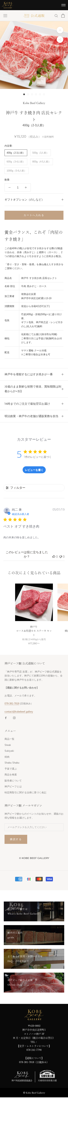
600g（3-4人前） (16, 161)
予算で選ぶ (11, 768)
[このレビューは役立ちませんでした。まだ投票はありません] (60, 557)
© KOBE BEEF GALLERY (34, 857)
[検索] (56, 15)
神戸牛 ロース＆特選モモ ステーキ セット (34, 631)
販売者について (13, 780)
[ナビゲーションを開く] (5, 15)
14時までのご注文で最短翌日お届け (27, 403)
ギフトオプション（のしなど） (24, 199)
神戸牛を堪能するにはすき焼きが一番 (29, 374)
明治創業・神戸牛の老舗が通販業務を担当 (31, 416)
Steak (8, 745)
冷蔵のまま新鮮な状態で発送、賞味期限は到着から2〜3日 (33, 389)
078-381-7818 (12, 703)
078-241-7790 (34, 1050)
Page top (63, 1116)
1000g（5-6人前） (16, 170)
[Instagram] (14, 718)
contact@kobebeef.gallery (19, 711)
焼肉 (7, 756)
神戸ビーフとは (13, 786)
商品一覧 (9, 739)
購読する (16, 839)
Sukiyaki (9, 750)
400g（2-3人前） (16, 152)
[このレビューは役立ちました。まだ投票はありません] (54, 557)
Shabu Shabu (12, 762)
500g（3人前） (40, 152)
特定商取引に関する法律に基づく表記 (25, 792)
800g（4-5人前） (41, 161)
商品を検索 (11, 774)
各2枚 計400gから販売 (34, 639)
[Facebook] (6, 718)
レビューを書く (34, 470)
